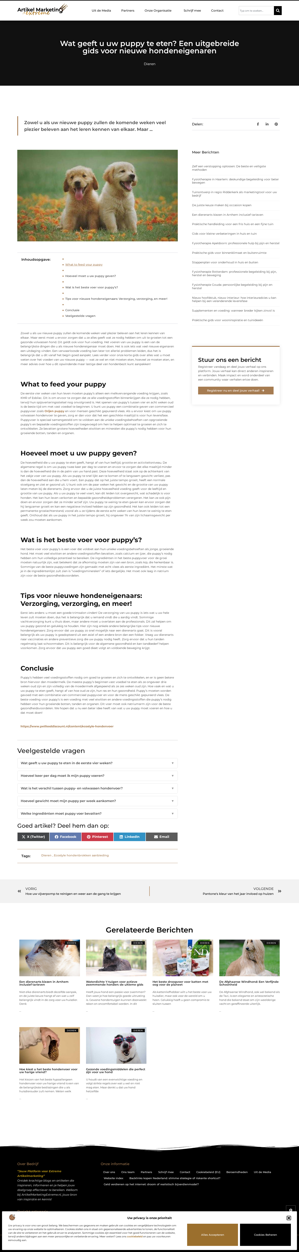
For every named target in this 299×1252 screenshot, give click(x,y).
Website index (113, 1178)
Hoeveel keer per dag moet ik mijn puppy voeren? (97, 776)
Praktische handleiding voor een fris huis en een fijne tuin (232, 224)
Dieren (149, 64)
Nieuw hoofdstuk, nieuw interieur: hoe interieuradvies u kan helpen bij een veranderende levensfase (234, 299)
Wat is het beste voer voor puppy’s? (91, 287)
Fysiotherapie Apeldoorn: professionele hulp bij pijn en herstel (235, 243)
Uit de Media (101, 10)
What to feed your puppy (84, 264)
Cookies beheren (265, 1234)
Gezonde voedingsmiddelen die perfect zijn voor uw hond (115, 1070)
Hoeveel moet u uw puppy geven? (90, 276)
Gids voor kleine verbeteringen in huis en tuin (224, 233)
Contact (217, 10)
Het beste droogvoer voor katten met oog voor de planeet (180, 983)
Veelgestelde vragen (80, 316)
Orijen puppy (54, 411)
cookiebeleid (135, 1236)
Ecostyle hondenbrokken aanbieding (81, 855)
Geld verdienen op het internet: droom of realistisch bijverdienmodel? (151, 1184)
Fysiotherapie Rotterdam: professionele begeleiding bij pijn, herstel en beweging (234, 273)
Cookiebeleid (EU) (208, 1172)
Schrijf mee (192, 10)
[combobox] (256, 10)
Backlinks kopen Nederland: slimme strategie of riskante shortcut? (174, 1178)
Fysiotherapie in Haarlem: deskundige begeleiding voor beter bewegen (235, 181)
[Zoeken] (278, 10)
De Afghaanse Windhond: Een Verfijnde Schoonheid (249, 983)
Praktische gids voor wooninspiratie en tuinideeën (227, 320)
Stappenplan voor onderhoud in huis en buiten (225, 262)
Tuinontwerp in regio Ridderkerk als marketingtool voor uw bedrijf (234, 193)
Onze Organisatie (158, 10)
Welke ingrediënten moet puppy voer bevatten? (97, 813)
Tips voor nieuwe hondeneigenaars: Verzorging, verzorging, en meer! (116, 299)
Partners (127, 10)
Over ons (109, 1172)
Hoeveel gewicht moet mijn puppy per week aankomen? (97, 801)
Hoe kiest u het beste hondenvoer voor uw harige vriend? (48, 1070)
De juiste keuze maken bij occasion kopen (221, 205)
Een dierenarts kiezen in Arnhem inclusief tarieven (227, 215)
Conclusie (72, 310)
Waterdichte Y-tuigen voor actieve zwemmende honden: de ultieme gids (114, 983)
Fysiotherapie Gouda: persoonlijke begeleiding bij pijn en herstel (232, 286)
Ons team (128, 1172)
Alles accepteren (212, 1234)
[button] (289, 1218)
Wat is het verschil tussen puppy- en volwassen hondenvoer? (97, 788)
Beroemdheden (237, 1172)
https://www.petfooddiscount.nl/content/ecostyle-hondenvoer (67, 726)
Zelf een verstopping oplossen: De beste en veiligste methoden (229, 168)
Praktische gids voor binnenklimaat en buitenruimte (229, 253)
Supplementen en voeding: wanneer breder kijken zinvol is (233, 310)
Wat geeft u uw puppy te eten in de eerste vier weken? (97, 763)
